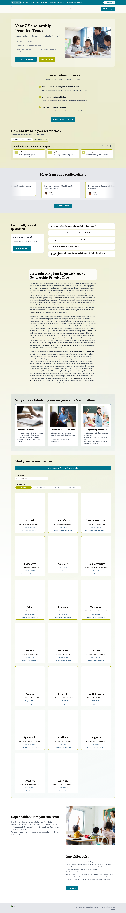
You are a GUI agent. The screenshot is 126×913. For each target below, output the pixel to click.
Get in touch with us (22, 249)
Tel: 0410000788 (29, 657)
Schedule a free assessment (63, 119)
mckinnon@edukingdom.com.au (96, 617)
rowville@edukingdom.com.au (63, 704)
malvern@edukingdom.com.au (63, 617)
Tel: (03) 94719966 (30, 701)
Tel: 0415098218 (96, 701)
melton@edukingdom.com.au (30, 660)
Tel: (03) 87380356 (96, 527)
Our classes (74, 9)
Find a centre (108, 2)
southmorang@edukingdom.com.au (96, 704)
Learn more (72, 888)
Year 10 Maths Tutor (74, 378)
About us (64, 9)
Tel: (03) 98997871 (30, 527)
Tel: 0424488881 (63, 787)
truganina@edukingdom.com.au (96, 747)
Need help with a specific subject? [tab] (22, 139)
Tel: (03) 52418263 (63, 567)
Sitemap (113, 909)
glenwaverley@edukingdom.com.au (96, 574)
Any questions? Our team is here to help (63, 468)
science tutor (83, 380)
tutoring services (58, 298)
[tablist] (30, 140)
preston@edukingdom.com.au (30, 704)
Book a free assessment (26, 59)
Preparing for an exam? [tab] (41, 139)
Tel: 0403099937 (63, 614)
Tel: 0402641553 (63, 744)
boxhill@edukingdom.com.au (30, 530)
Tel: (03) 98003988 (30, 787)
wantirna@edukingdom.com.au (29, 791)
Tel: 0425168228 (96, 614)
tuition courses (91, 331)
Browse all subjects (107, 146)
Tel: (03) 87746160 (30, 614)
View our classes (47, 59)
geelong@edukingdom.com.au (63, 570)
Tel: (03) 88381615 (63, 657)
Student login (108, 9)
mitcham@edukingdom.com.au (63, 660)
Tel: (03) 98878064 (96, 570)
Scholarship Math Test (69, 345)
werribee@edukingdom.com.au (63, 791)
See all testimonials (63, 206)
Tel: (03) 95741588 (30, 744)
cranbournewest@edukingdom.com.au (96, 530)
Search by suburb (20, 475)
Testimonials (85, 9)
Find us (95, 9)
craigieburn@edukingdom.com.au (63, 530)
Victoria (23, 487)
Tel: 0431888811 (96, 744)
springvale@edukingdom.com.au (30, 747)
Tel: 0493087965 (63, 701)
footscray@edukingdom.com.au (30, 574)
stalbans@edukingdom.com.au (63, 747)
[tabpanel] (63, 151)
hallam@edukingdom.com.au (30, 617)
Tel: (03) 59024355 (96, 657)
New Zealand (72, 487)
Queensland (56, 487)
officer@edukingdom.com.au (96, 660)
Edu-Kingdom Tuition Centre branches (83, 352)
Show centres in (20, 484)
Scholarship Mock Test (52, 345)
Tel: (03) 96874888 (30, 570)
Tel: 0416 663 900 (63, 527)
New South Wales (40, 487)
